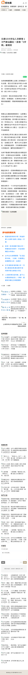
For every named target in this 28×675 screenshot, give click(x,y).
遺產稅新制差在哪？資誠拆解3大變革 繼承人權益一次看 (15, 239)
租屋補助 (17, 10)
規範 (3, 562)
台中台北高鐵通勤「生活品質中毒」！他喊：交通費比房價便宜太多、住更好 (15, 258)
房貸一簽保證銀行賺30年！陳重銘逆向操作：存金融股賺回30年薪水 (15, 248)
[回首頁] (6, 2)
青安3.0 (4, 10)
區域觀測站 (5, 6)
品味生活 (21, 6)
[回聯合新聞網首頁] (3, 2)
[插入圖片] (21, 562)
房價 (9, 285)
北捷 (3, 285)
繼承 (11, 10)
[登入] (23, 3)
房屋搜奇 (13, 6)
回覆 (25, 562)
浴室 (24, 10)
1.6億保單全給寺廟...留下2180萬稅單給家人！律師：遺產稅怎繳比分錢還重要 (15, 277)
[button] (26, 3)
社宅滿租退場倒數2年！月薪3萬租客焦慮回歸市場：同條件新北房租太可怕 (15, 268)
